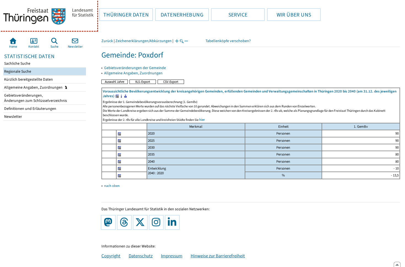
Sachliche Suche (16, 63)
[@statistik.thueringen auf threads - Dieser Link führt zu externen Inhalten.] (125, 222)
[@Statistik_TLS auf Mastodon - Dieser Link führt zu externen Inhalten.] (109, 222)
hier (202, 119)
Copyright (110, 256)
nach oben (112, 185)
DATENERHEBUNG (179, 14)
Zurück (107, 40)
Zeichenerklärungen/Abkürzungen (143, 40)
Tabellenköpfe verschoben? (228, 40)
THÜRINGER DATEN (124, 14)
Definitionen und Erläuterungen (29, 108)
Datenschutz (141, 256)
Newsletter (12, 116)
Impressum (171, 256)
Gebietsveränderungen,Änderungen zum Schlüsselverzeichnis (35, 98)
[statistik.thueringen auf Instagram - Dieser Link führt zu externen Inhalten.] (157, 222)
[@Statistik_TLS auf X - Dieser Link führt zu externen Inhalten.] (141, 222)
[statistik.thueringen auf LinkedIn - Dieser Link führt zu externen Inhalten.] (173, 222)
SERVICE (229, 14)
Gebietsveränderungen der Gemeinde (135, 67)
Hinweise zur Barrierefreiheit (218, 256)
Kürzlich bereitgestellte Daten (28, 79)
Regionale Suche (17, 71)
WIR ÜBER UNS (289, 14)
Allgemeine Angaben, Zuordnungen (33, 87)
